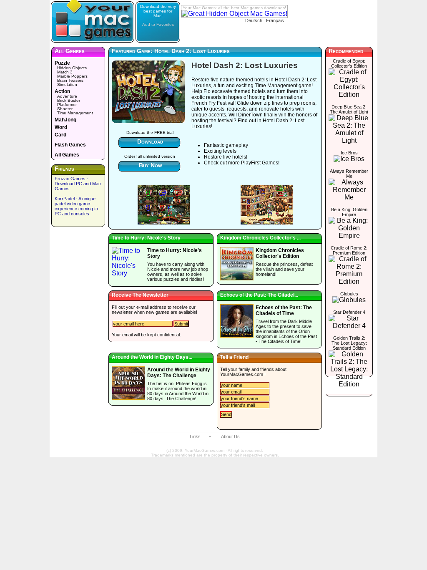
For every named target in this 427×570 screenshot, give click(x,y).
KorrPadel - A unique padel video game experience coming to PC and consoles (76, 206)
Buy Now (150, 165)
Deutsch (253, 20)
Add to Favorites (158, 24)
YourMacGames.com (241, 374)
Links (195, 436)
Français (275, 20)
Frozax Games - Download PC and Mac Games (78, 183)
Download (150, 141)
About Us (230, 436)
